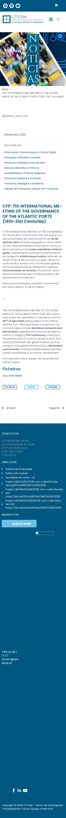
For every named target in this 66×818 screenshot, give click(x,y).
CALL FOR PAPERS (12, 375)
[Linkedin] (11, 6)
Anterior (11, 408)
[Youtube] (18, 6)
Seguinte (54, 408)
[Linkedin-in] (19, 790)
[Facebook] (5, 6)
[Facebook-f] (14, 790)
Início (5, 89)
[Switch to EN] (57, 6)
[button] (10, 387)
